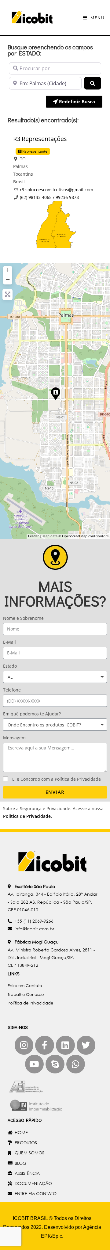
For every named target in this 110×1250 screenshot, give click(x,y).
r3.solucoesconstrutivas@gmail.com (56, 189)
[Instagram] (24, 1045)
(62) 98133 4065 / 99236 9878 (49, 197)
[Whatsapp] (75, 1064)
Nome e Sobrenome (23, 618)
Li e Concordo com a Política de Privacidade (56, 779)
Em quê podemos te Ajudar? (32, 714)
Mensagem (14, 738)
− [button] (8, 279)
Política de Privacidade (27, 816)
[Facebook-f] (44, 1045)
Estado (10, 666)
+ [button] (8, 270)
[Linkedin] (65, 1045)
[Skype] (55, 1064)
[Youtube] (34, 1064)
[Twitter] (86, 1045)
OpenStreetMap (74, 536)
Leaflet (33, 536)
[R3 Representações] (55, 393)
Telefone (12, 690)
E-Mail (9, 642)
